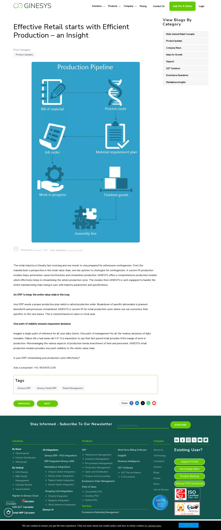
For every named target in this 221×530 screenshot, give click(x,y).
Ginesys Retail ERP (46, 388)
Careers (158, 466)
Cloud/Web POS (93, 491)
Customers (159, 461)
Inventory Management (97, 459)
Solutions (97, 6)
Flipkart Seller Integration (61, 480)
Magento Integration (58, 500)
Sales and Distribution (96, 471)
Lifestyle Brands (24, 484)
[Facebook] (132, 403)
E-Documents (128, 476)
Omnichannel (22, 453)
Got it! (188, 525)
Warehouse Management (98, 454)
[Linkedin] (138, 403)
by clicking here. (153, 525)
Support (170, 61)
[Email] (155, 403)
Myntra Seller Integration (61, 476)
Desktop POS (92, 495)
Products (112, 6)
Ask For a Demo (182, 6)
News (157, 483)
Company (128, 6)
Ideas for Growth (174, 54)
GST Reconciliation (131, 472)
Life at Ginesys (161, 489)
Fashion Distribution (26, 457)
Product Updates (24, 54)
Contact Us (159, 6)
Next (47, 403)
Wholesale (21, 461)
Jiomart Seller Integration (61, 484)
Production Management (97, 467)
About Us (158, 449)
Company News (173, 47)
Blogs (156, 472)
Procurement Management (98, 463)
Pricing (143, 6)
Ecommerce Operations (177, 75)
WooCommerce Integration (62, 504)
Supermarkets (23, 489)
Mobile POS (91, 500)
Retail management (73, 388)
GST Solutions (173, 68)
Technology (160, 455)
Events (157, 478)
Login (201, 6)
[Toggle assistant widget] (8, 512)
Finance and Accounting (97, 476)
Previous (24, 403)
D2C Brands (22, 472)
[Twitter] (143, 403)
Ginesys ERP (24, 388)
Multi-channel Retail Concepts (180, 34)
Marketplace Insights (176, 82)
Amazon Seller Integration (61, 471)
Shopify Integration (58, 496)
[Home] (32, 5)
